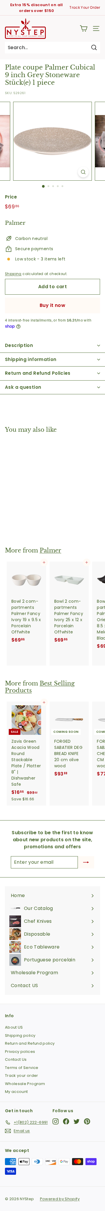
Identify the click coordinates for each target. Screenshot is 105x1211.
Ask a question (23, 387)
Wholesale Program (25, 1083)
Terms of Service (21, 1067)
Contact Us (16, 1059)
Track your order (21, 1075)
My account (16, 1091)
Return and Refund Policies (38, 373)
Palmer (50, 550)
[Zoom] (83, 172)
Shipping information (31, 359)
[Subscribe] (86, 862)
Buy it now (52, 305)
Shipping (13, 274)
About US (14, 1027)
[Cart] (83, 28)
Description (19, 345)
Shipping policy (20, 1035)
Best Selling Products (40, 687)
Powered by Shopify (60, 1199)
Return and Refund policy (30, 1043)
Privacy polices (20, 1051)
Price (11, 197)
